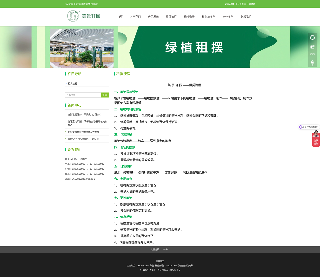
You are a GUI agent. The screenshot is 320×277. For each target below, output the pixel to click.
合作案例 (228, 16)
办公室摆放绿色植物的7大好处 (83, 132)
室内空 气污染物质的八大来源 (83, 139)
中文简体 (240, 4)
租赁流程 (171, 16)
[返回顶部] (312, 46)
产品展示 (153, 16)
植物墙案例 (208, 16)
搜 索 (104, 95)
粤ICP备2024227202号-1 (169, 270)
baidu (165, 249)
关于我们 (135, 16)
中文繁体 (251, 4)
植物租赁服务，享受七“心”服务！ (85, 114)
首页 (120, 16)
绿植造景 (189, 16)
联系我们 (246, 16)
